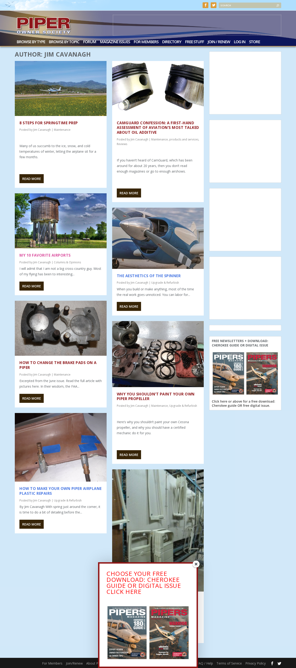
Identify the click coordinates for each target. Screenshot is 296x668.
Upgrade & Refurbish (68, 500)
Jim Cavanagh (42, 130)
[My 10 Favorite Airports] (61, 220)
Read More (31, 178)
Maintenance (62, 130)
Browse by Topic (64, 42)
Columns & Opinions (67, 262)
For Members (146, 42)
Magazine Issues (115, 42)
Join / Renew (219, 42)
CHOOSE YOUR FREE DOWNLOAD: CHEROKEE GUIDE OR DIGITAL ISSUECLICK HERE (143, 582)
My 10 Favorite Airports (45, 255)
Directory (171, 42)
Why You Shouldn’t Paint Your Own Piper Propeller (156, 396)
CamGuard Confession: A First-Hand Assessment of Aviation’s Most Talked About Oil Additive (158, 127)
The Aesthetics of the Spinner (149, 275)
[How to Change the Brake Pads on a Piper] (61, 328)
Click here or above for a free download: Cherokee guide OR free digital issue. (243, 403)
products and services (183, 139)
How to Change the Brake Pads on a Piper (58, 365)
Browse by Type (31, 42)
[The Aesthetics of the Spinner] (158, 238)
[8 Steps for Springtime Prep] (61, 88)
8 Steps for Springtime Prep (48, 122)
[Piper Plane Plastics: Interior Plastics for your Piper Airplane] (158, 530)
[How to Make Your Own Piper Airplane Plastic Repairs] (61, 447)
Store (254, 42)
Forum (89, 42)
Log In (239, 42)
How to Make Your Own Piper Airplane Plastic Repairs (60, 491)
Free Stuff (194, 42)
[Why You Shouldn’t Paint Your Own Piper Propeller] (158, 354)
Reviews (122, 144)
